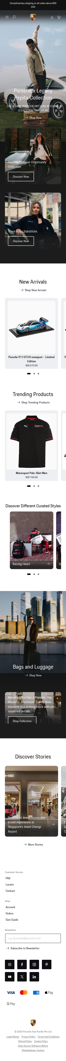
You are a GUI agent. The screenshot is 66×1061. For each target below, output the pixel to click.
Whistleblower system (33, 1050)
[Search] (14, 17)
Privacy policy (28, 1037)
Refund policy (25, 1041)
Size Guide (12, 920)
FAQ (8, 878)
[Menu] (7, 17)
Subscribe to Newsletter (25, 948)
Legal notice (13, 1037)
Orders (9, 913)
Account (10, 907)
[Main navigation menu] (7, 17)
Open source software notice (33, 1046)
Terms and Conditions (48, 1037)
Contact (10, 891)
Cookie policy (41, 1041)
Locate (10, 884)
